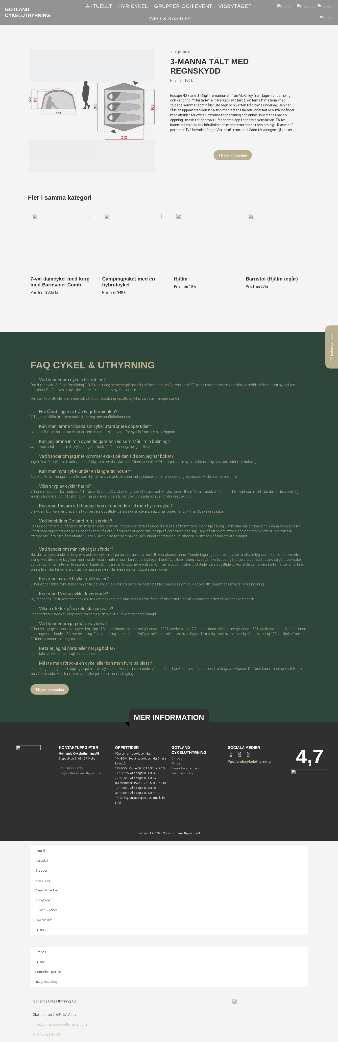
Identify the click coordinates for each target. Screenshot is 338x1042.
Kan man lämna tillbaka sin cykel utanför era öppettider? (95, 426)
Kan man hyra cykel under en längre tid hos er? (85, 471)
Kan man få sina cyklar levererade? (73, 593)
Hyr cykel (133, 6)
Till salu (176, 763)
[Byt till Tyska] (326, 18)
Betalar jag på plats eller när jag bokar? (77, 648)
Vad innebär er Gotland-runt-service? (75, 520)
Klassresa (42, 880)
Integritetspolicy (182, 773)
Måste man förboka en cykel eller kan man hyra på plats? (95, 663)
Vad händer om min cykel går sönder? (76, 549)
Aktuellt (99, 6)
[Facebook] (248, 754)
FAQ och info (43, 920)
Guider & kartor (46, 910)
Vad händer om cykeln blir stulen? (72, 379)
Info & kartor (169, 18)
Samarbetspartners (185, 768)
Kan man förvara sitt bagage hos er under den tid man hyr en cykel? (106, 505)
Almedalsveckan (47, 890)
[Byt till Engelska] (306, 6)
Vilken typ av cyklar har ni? (65, 486)
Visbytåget (235, 6)
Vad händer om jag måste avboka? (73, 623)
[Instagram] (231, 754)
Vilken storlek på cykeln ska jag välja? (76, 608)
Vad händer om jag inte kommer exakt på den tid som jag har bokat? (106, 456)
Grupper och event (183, 6)
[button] (169, 378)
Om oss (176, 758)
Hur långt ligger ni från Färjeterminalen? (78, 411)
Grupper (41, 870)
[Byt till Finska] (324, 6)
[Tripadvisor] (240, 754)
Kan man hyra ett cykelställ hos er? (74, 578)
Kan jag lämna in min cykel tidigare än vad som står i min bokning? (104, 441)
